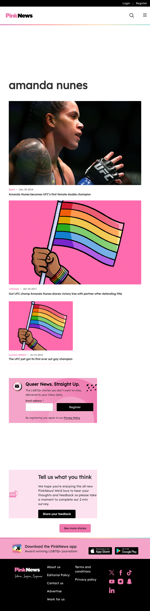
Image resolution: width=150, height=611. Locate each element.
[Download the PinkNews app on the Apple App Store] (100, 551)
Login (126, 3)
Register (141, 3)
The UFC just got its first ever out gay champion (40, 359)
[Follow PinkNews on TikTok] (129, 573)
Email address (39, 400)
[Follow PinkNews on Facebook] (120, 573)
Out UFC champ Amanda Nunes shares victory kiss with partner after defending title (65, 293)
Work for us (56, 599)
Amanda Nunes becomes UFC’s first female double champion (50, 194)
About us (53, 567)
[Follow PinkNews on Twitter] (112, 573)
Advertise (54, 591)
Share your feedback (57, 514)
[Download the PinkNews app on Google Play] (126, 551)
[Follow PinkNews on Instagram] (120, 582)
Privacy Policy (72, 417)
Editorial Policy (58, 575)
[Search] (132, 15)
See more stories (75, 528)
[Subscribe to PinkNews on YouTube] (112, 582)
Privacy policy (85, 579)
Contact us (55, 583)
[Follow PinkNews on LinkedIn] (112, 591)
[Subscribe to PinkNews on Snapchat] (129, 582)
